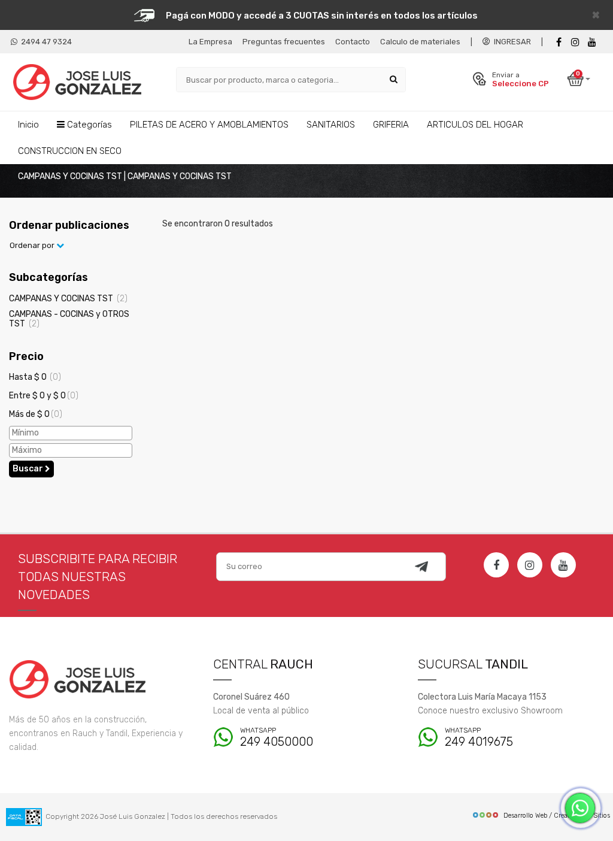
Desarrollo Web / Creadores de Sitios (556, 815)
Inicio (28, 124)
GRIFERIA (391, 124)
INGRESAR (510, 41)
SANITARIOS (330, 124)
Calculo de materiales (420, 41)
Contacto (352, 41)
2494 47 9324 (44, 41)
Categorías (88, 124)
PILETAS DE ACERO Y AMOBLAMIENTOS (209, 124)
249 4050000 (276, 738)
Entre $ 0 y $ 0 (43, 396)
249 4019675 (479, 738)
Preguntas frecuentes (283, 41)
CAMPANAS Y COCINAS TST (68, 299)
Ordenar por (33, 245)
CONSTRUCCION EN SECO (70, 151)
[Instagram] (529, 564)
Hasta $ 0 (35, 377)
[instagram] (575, 42)
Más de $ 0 (35, 414)
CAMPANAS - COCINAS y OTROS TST (69, 318)
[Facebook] (559, 42)
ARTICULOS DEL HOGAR (475, 124)
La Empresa (210, 41)
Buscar (29, 469)
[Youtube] (592, 42)
